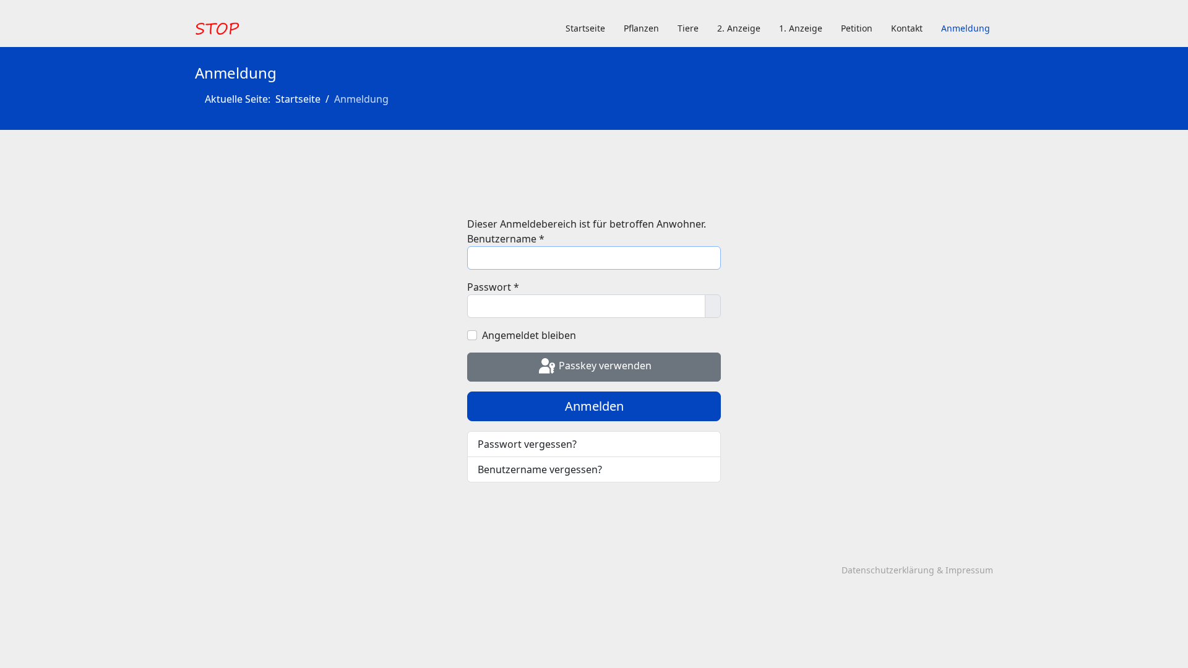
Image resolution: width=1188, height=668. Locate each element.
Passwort (493, 287)
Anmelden (594, 406)
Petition (856, 28)
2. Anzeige (738, 28)
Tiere (688, 28)
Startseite (585, 28)
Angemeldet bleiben (529, 335)
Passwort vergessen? (527, 444)
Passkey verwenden (604, 366)
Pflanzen (641, 28)
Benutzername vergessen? (540, 469)
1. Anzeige (800, 28)
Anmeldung (965, 28)
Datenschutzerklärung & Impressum (917, 570)
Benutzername (505, 239)
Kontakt (907, 28)
